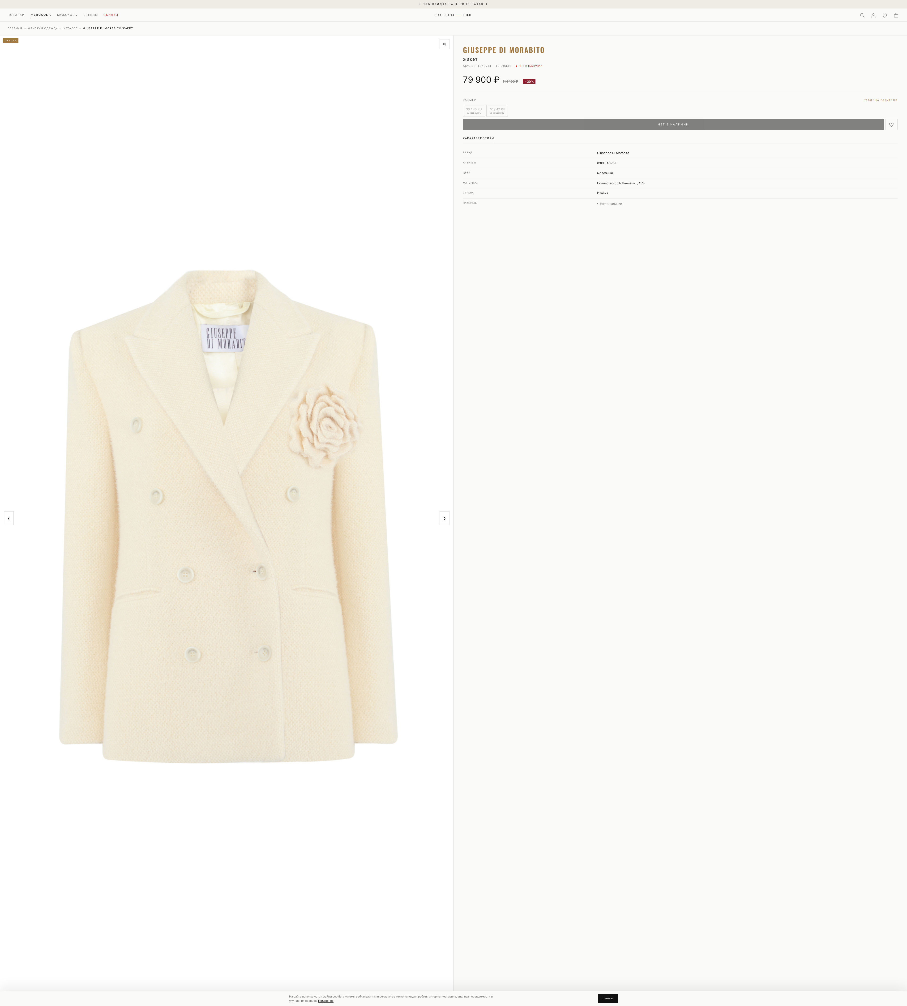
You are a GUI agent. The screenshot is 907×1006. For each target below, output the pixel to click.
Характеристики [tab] (478, 138)
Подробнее (326, 1000)
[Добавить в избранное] (891, 124)
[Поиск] (862, 15)
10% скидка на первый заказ (453, 4)
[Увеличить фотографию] (444, 44)
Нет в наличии (673, 124)
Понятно (608, 998)
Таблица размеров (881, 100)
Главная (15, 28)
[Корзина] (896, 15)
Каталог (71, 28)
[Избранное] (884, 15)
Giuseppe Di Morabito (613, 153)
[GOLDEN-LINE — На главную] (454, 14)
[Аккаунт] (873, 15)
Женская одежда (43, 28)
